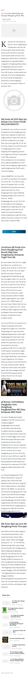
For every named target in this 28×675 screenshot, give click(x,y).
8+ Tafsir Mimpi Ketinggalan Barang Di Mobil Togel (16, 623)
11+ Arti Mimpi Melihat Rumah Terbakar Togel (17, 659)
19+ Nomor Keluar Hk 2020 (19, 631)
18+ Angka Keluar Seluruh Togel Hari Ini (15, 608)
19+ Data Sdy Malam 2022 (16, 638)
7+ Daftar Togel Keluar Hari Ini (18, 645)
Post (2, 10)
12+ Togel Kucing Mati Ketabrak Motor (17, 616)
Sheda (2, 673)
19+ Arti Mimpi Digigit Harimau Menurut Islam (17, 652)
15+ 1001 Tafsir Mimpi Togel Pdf (18, 601)
